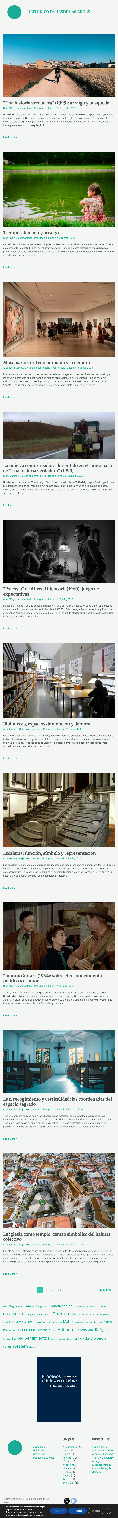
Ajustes (96, 1510)
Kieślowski (40, 1322)
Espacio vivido (35, 1314)
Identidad (94, 1314)
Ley (60, 1322)
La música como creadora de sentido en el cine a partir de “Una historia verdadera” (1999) (58, 468)
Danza (66, 1454)
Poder (53, 1330)
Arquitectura (10, 367)
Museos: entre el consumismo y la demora (46, 362)
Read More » (10, 137)
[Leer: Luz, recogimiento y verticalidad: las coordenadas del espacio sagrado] (59, 1061)
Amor (30, 1306)
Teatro (66, 1479)
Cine (5, 108)
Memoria (98, 1322)
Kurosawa (52, 1322)
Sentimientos (36, 1338)
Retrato (6, 1339)
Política (65, 1329)
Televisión (68, 1482)
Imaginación (104, 1315)
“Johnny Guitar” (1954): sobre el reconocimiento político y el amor (52, 978)
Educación (19, 1314)
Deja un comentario (21, 108)
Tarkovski (81, 1338)
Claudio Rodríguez (81, 1307)
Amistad (21, 1307)
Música (13, 475)
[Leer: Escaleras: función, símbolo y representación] (59, 809)
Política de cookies (43, 1457)
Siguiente (107, 1289)
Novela (67, 1468)
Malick (68, 1322)
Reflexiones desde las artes (58, 12)
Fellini (48, 1314)
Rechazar (77, 1510)
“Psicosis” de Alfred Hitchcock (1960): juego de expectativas (51, 591)
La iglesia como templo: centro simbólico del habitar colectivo (57, 1237)
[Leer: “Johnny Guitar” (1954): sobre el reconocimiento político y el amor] (59, 935)
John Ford (8, 1322)
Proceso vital (84, 1330)
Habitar (72, 1314)
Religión (102, 1329)
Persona (28, 1330)
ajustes (39, 1515)
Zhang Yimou (34, 1347)
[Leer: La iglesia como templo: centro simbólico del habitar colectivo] (59, 1190)
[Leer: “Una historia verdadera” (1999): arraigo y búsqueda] (59, 65)
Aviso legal (39, 1446)
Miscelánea (69, 1464)
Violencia (98, 1338)
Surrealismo (66, 1339)
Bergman (41, 1306)
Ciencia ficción (60, 1306)
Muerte (108, 1321)
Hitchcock (83, 1314)
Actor (5, 1307)
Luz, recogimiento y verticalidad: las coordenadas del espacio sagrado (57, 1101)
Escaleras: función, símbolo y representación (49, 853)
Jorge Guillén (24, 1321)
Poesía (66, 1475)
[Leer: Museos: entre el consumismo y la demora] (59, 319)
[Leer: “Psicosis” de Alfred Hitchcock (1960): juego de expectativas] (59, 551)
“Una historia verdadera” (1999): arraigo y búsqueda (56, 103)
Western (20, 1346)
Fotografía (68, 1457)
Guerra (59, 1313)
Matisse (89, 1322)
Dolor (7, 1314)
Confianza (93, 1307)
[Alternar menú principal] (111, 12)
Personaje (43, 1330)
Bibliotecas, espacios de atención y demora (46, 724)
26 (59, 1289)
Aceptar (58, 1510)
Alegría (12, 1306)
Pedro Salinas (12, 1330)
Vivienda (7, 1347)
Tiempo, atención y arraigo (31, 232)
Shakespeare (56, 1339)
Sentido (17, 1338)
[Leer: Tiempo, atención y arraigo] (59, 189)
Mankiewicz (79, 1322)
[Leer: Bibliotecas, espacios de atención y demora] (59, 680)
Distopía (102, 1306)
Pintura (22, 367)
